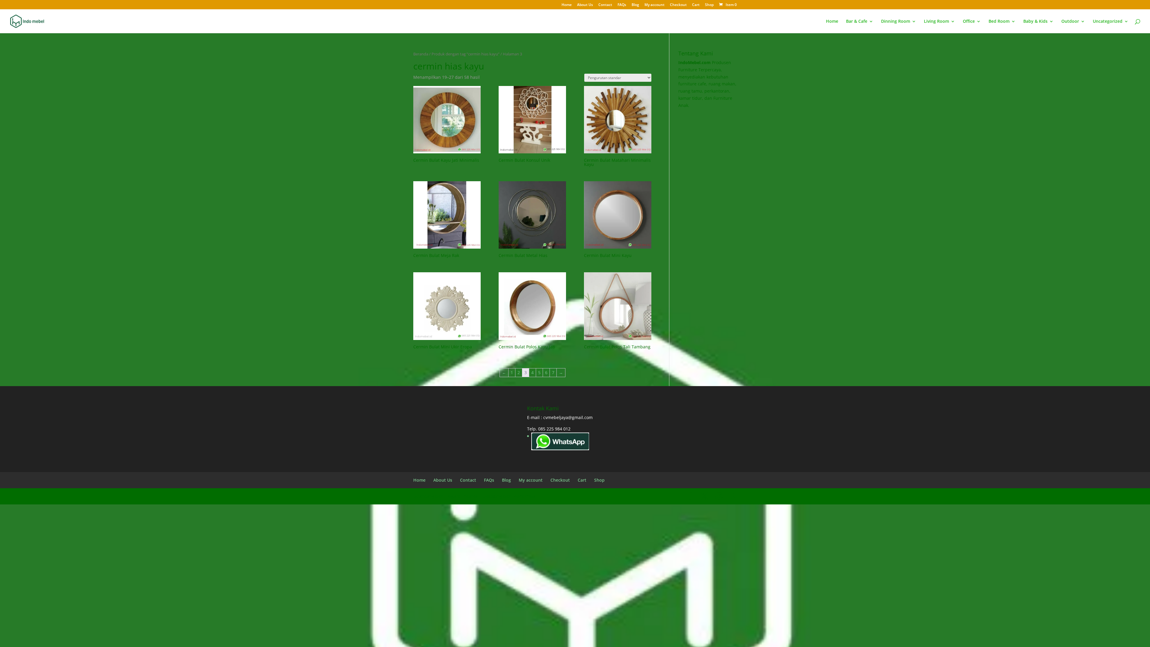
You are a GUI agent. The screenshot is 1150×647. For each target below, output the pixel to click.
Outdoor (1070, 21)
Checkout (678, 5)
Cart (696, 5)
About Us (585, 5)
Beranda (420, 54)
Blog (635, 5)
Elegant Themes (461, 496)
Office (969, 21)
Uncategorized (1107, 21)
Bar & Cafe (856, 21)
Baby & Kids (1035, 21)
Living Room (936, 21)
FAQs (622, 5)
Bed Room (999, 21)
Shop (709, 5)
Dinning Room (895, 21)
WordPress (524, 496)
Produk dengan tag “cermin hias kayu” (466, 54)
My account (654, 5)
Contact (605, 5)
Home (567, 5)
